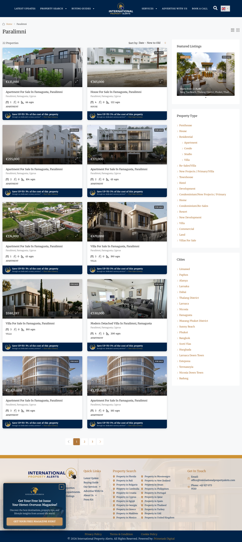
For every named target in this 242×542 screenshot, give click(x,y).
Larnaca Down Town (191, 355)
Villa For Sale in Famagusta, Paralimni (115, 246)
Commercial (186, 228)
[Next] (100, 441)
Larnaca (184, 303)
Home (9, 24)
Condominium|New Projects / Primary (202, 194)
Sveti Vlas (185, 343)
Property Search (51, 8)
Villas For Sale (187, 240)
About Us (89, 495)
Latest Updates (25, 8)
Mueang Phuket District (193, 320)
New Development (190, 217)
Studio (188, 154)
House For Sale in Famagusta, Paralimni (116, 92)
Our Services (90, 486)
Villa (187, 159)
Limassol (184, 269)
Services (148, 8)
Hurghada (185, 349)
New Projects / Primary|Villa (196, 171)
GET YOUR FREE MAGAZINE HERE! (35, 521)
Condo (188, 148)
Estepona (184, 361)
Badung (183, 378)
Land (182, 234)
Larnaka (184, 286)
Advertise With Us (174, 8)
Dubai (182, 292)
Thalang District (189, 297)
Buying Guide (91, 482)
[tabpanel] (206, 74)
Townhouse (186, 177)
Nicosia (183, 309)
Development (187, 188)
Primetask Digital (164, 538)
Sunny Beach (187, 326)
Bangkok (184, 338)
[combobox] (152, 42)
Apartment (190, 142)
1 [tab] (207, 98)
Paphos (183, 274)
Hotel (182, 182)
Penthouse (185, 125)
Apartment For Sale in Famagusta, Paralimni (34, 92)
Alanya (183, 280)
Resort (183, 211)
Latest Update (91, 478)
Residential (186, 136)
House (183, 131)
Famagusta (185, 315)
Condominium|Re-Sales (193, 205)
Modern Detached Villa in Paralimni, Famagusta (121, 323)
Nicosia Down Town (191, 372)
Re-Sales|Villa (187, 165)
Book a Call (200, 8)
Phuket (183, 332)
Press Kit (88, 499)
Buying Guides (81, 8)
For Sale (74, 53)
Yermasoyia (186, 366)
